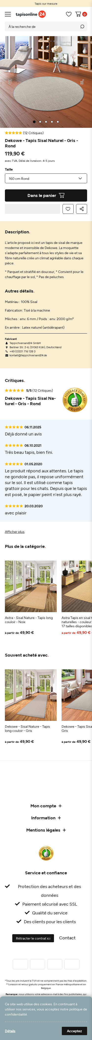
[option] (46, 3)
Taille (9, 169)
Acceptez (74, 1031)
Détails (10, 1031)
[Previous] (10, 82)
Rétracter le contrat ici (33, 938)
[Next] (82, 82)
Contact (67, 937)
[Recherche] (82, 26)
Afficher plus (15, 532)
